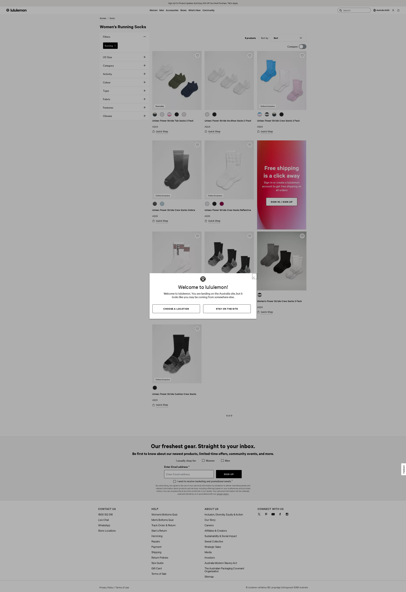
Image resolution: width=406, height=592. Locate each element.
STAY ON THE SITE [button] (227, 308)
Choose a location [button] (176, 308)
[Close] (254, 276)
